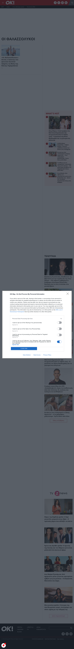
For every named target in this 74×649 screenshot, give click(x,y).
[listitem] (37, 319)
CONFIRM (24, 348)
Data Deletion (27, 355)
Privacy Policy (47, 355)
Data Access (37, 355)
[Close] (68, 294)
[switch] (59, 322)
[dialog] (37, 324)
